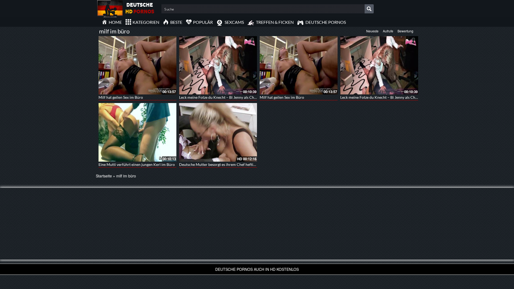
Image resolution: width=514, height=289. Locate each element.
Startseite (104, 175)
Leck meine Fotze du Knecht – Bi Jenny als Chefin (219, 97)
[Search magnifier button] (369, 8)
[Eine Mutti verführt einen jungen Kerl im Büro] (137, 132)
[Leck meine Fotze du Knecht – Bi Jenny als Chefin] (218, 65)
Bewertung (405, 31)
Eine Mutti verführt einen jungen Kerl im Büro (137, 164)
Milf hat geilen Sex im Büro (121, 97)
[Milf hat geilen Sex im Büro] (137, 65)
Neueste (372, 31)
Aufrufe (388, 31)
